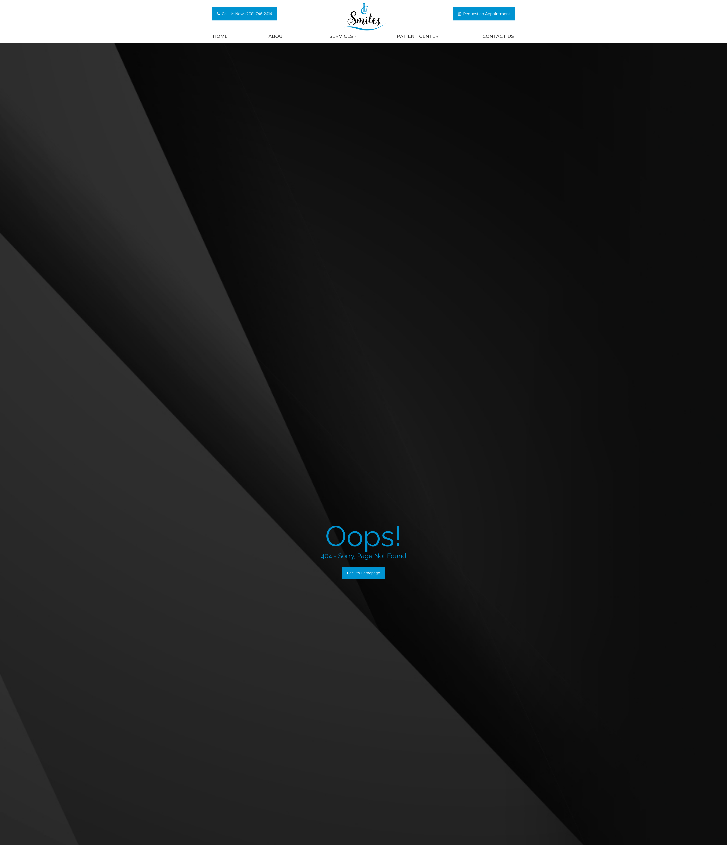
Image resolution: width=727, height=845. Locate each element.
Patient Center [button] (418, 36)
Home (220, 36)
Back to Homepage (363, 573)
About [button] (277, 36)
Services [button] (341, 36)
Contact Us (498, 36)
